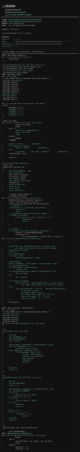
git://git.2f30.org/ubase (18, 12)
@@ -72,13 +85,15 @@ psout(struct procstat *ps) (21, 198)
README (21, 15)
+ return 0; (16, 362)
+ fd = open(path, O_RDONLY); (16, 391)
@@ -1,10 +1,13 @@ (9, 76)
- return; (11, 211)
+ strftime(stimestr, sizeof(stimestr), (20, 267)
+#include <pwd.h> (9, 95)
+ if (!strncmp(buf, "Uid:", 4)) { (21, 352)
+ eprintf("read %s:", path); (19, 400)
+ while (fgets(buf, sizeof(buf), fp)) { (21, 350)
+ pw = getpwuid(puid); (14, 254)
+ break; (11, 134)
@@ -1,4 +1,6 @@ (8, 310)
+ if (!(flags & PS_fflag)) (15, 146)
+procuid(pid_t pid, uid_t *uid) (15, 331)
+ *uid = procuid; (18, 358)
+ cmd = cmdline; (14, 277)
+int (4, 375)
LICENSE (28, 15)
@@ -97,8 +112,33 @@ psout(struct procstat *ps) (21, 238)
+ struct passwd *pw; (13, 190)
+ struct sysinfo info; (14, 184)
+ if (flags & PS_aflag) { (15, 215)
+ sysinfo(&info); (11, 261)
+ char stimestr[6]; (12, 173)
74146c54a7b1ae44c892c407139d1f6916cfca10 (24, 21)
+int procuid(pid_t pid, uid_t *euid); (17, 70)
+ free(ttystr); (17, 219)
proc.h (6, 39)
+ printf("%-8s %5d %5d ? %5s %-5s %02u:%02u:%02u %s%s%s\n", (34, 289)
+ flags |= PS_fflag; (16, 132)
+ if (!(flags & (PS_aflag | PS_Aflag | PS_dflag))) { (26, 231)
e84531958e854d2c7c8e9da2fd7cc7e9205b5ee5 (24, 19)
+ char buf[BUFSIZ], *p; (14, 337)
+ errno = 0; (9, 252)
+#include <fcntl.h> (10, 315)
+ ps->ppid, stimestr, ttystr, (23, 292)
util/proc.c (8, 44)
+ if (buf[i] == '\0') (16, 414)
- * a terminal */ (12, 205)
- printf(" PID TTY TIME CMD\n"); (22, 144)
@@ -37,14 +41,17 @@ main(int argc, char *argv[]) (22, 122)
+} (3, 371)
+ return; (15, 221)
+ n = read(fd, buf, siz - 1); (16, 397)
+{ (3, 333)
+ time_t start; (11, 188)
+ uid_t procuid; (11, 341)
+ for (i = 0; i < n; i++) (15, 412)
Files (10, 15)
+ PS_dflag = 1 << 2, (13, 113)
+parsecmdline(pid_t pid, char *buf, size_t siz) (21, 377)
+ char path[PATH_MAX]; (14, 339)
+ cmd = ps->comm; (15, 273)
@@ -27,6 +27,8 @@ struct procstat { (16, 57)
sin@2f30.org (18, 23)
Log (6, 15)
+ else (7, 150)
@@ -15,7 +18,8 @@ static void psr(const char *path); (24, 103)
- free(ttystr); (14, 209)
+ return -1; (9, 369)
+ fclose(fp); (16, 360)
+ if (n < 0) (9, 399)
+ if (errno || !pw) (12, 256)
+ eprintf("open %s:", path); (19, 395)
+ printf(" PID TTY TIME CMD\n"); (25, 148)
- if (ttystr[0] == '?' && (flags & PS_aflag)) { (24, 207)
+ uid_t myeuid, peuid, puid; (16, 180)
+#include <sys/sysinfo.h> (12, 80)
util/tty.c (8, 46)
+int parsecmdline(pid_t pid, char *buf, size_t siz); (24, 65)
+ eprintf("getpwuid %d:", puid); (21, 258)
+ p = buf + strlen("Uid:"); (22, 354)
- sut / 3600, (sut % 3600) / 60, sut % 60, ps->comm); (29, 248)
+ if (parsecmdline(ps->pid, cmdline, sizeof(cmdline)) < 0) (29, 271)
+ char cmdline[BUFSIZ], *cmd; (16, 171)
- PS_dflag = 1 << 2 (12, 111)
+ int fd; (8, 381)
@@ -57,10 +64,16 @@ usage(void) (15, 163)
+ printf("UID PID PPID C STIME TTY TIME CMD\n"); (35, 152)
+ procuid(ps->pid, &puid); (15, 250)
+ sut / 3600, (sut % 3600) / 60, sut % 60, (28, 294)
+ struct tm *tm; (11, 186)
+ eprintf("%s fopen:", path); (20, 348)
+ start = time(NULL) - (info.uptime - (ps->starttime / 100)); (30, 263)
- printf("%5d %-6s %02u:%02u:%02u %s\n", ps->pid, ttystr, (29, 246)
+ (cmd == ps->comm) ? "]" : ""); (24, 298)
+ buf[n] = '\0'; (11, 410)
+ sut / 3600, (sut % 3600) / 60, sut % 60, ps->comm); (33, 285)
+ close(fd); (13, 404)
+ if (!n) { (9, 402)
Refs (14, 15)
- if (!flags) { (11, 229)
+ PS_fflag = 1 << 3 (12, 115)
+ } (9, 223)
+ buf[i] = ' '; (17, 416)
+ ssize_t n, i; (11, 385)
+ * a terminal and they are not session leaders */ (26, 213)
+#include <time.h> (9, 94)
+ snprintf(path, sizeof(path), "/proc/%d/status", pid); (27, 344)
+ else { (8, 287)
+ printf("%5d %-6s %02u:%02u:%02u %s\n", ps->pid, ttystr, (32, 283)
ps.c (5, 41)
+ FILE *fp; (9, 335)
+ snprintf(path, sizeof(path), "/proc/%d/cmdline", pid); (28, 389)
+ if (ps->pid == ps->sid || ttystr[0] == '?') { (27, 217)
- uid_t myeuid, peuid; (14, 178)
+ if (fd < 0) (10, 393)
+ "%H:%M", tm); (14, 269)
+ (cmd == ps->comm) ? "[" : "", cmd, (26, 296)
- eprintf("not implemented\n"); (21, 130)
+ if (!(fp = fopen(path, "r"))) (17, 346)
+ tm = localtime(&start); (15, 265)
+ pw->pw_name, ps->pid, (20, 290)
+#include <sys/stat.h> (11, 314)
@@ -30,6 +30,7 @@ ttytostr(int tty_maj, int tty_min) (24, 435)
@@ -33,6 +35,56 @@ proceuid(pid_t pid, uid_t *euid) (23, 323)
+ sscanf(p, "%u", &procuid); (23, 356)
